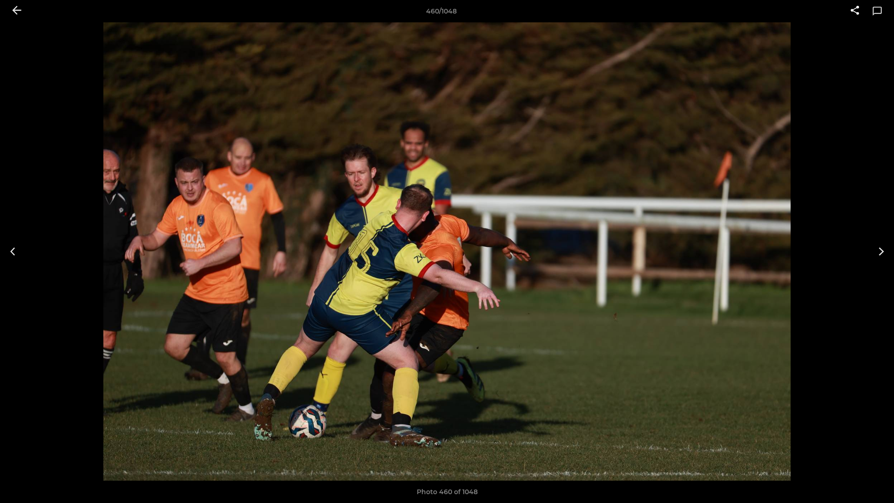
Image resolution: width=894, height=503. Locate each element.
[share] (854, 11)
